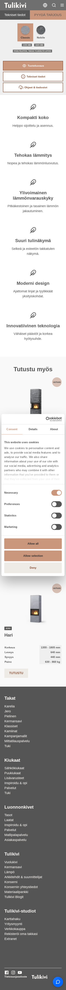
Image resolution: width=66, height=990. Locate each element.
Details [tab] (33, 429)
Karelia (9, 706)
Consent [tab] (11, 429)
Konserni (10, 882)
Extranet (10, 939)
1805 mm (39, 45)
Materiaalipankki (16, 892)
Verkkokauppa (14, 929)
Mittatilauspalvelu (17, 741)
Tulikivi (11, 853)
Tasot (8, 815)
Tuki (7, 746)
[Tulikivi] (20, 5)
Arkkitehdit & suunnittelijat (23, 877)
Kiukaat (12, 760)
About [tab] (54, 429)
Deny (33, 567)
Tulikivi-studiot (20, 910)
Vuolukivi (10, 862)
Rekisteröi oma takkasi (21, 934)
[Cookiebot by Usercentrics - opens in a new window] (46, 419)
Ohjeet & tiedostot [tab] (35, 87)
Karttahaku (12, 919)
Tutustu (16, 673)
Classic (25, 37)
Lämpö (9, 872)
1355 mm (27, 45)
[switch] (56, 504)
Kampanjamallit (15, 736)
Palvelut (10, 788)
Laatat (9, 820)
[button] (54, 5)
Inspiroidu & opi (15, 783)
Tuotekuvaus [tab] (36, 65)
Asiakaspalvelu (15, 840)
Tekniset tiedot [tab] (36, 76)
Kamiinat (10, 731)
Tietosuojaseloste (15, 976)
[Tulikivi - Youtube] (20, 972)
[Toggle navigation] (62, 5)
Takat (9, 698)
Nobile (41, 37)
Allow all (32, 543)
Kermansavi (13, 721)
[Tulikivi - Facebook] (6, 972)
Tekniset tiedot (14, 15)
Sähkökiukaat (14, 768)
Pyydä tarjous (48, 15)
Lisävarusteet (14, 778)
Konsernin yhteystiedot (21, 887)
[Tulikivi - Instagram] (13, 972)
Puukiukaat (12, 773)
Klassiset (11, 726)
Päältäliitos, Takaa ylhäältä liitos (32, 51)
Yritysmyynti (13, 924)
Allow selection (33, 555)
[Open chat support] (58, 982)
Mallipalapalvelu (16, 835)
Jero (7, 711)
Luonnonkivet (19, 807)
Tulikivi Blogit (13, 897)
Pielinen (10, 716)
